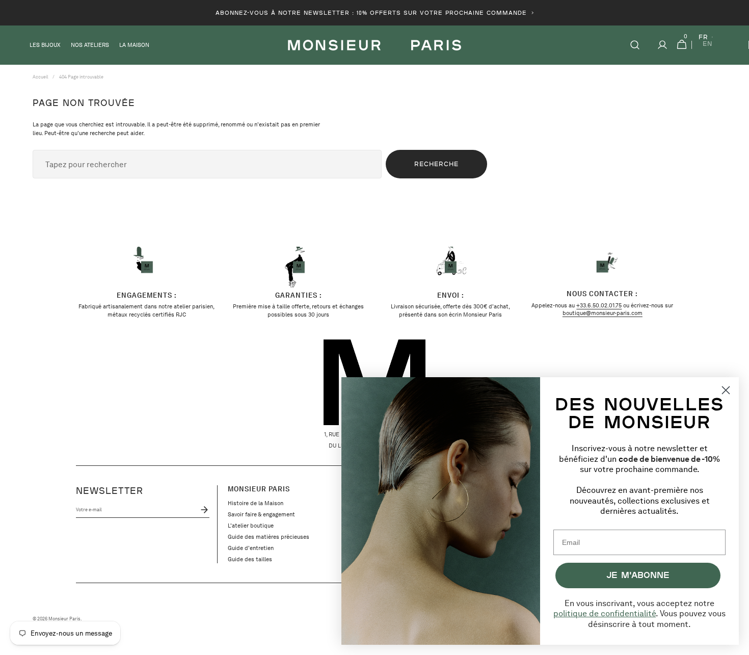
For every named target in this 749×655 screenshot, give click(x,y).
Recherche (436, 164)
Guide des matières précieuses (268, 536)
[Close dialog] (726, 390)
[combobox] (207, 164)
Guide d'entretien (251, 548)
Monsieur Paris (64, 618)
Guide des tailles (250, 559)
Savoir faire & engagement (261, 514)
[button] (635, 45)
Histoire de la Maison (255, 503)
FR (703, 37)
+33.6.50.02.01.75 (599, 305)
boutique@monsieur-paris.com (603, 313)
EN (707, 44)
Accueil (40, 77)
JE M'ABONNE (638, 575)
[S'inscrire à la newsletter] (202, 509)
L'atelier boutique (251, 525)
